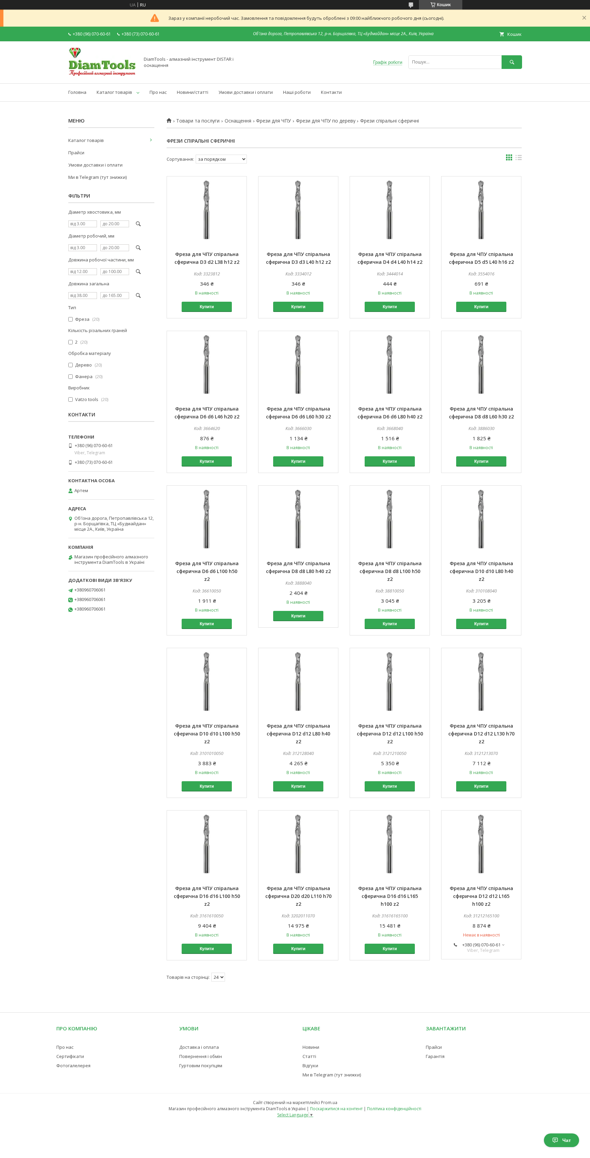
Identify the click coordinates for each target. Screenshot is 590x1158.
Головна (77, 92)
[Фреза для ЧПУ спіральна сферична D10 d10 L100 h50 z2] (207, 682)
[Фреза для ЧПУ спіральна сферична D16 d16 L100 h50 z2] (207, 845)
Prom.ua (329, 1102)
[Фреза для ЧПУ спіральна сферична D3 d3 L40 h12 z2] (298, 210)
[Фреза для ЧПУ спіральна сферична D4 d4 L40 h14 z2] (390, 210)
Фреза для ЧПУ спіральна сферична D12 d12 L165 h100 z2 (481, 896)
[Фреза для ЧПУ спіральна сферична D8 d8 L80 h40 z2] (298, 520)
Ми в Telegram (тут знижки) (97, 177)
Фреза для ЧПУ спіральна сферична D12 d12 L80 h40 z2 (298, 734)
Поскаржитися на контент (336, 1109)
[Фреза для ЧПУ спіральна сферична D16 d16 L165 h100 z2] (390, 845)
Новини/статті (192, 92)
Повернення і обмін (200, 1056)
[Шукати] (512, 62)
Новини (311, 1047)
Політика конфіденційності (394, 1109)
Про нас (158, 92)
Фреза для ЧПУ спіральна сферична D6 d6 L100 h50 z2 (207, 571)
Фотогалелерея (73, 1065)
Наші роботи (297, 92)
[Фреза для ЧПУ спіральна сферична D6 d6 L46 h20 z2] (207, 365)
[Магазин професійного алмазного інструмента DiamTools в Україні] (102, 74)
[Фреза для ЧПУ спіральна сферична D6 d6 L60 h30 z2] (298, 365)
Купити (207, 306)
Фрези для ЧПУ (273, 121)
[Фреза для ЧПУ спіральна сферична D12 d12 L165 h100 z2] (481, 845)
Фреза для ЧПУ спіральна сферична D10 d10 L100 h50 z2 (207, 734)
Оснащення (238, 121)
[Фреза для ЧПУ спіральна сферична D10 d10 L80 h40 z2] (481, 520)
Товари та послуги (198, 121)
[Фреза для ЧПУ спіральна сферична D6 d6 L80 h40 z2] (390, 365)
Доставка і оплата (199, 1047)
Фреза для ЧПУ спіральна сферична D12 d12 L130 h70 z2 (481, 734)
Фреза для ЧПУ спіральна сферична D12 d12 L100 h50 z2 (390, 734)
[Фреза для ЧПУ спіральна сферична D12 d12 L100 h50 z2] (390, 682)
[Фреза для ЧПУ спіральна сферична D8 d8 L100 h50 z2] (390, 520)
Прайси (76, 152)
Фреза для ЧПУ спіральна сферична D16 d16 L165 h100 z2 (390, 896)
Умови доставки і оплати (246, 92)
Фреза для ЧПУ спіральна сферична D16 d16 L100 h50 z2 (207, 896)
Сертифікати (70, 1056)
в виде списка (519, 159)
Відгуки (310, 1065)
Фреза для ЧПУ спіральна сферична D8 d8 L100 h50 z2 (390, 571)
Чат (566, 1140)
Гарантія (435, 1056)
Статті (309, 1056)
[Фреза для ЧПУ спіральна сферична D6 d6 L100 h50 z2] (207, 520)
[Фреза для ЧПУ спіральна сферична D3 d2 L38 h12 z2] (207, 210)
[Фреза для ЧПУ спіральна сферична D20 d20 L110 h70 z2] (298, 845)
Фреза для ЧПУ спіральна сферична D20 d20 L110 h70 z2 (298, 896)
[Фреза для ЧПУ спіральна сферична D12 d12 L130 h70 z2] (481, 682)
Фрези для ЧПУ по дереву (325, 121)
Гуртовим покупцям (200, 1065)
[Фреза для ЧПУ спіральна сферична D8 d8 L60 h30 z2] (481, 365)
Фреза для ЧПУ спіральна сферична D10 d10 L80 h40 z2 (481, 571)
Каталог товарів (114, 92)
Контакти (331, 92)
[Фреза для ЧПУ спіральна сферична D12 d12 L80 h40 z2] (298, 682)
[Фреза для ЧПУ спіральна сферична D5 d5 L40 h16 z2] (481, 210)
